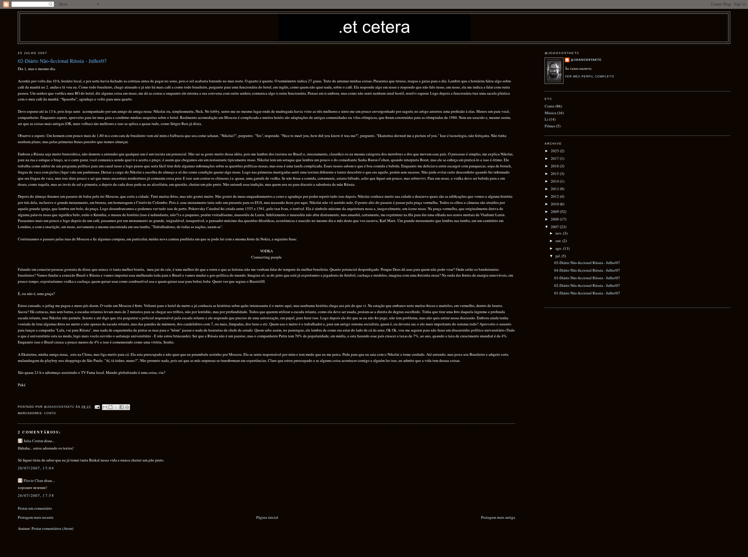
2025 (555, 150)
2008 (555, 219)
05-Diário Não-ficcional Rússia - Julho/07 (587, 262)
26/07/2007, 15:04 (36, 468)
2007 (555, 226)
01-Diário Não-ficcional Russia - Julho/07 (587, 293)
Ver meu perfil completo (589, 76)
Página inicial (267, 517)
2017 (555, 158)
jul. (558, 255)
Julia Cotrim (33, 440)
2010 (555, 204)
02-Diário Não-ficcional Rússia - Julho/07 (587, 285)
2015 (555, 173)
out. (558, 240)
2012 (555, 196)
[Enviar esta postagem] (97, 406)
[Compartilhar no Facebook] (121, 407)
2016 (555, 166)
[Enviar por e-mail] (105, 407)
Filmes (550, 126)
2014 (555, 181)
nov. (559, 233)
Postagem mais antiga (498, 517)
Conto (50, 413)
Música (550, 112)
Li (546, 119)
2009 (555, 211)
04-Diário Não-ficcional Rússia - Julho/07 (587, 270)
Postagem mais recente (35, 517)
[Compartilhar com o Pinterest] (127, 407)
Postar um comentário (35, 508)
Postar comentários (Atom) (52, 528)
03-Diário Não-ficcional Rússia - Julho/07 (587, 277)
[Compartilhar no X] (116, 407)
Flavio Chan (33, 480)
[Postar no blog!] (110, 407)
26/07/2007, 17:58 (36, 495)
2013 (555, 188)
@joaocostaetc (586, 59)
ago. (559, 248)
